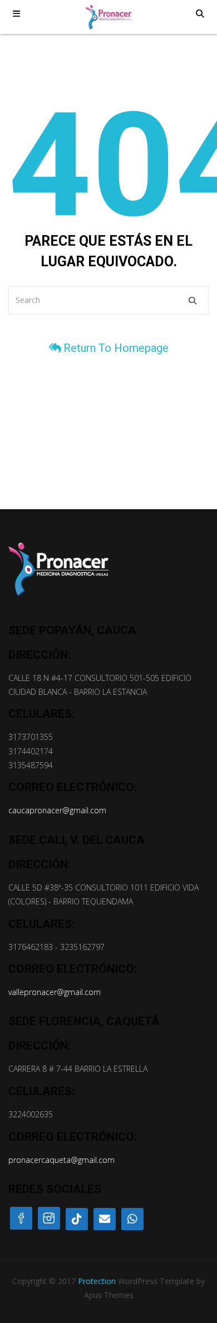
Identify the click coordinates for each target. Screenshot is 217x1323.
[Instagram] (49, 1218)
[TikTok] (77, 1219)
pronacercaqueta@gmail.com (61, 1160)
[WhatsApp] (132, 1219)
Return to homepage (116, 348)
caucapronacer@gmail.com (57, 810)
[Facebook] (21, 1218)
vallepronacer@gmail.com (54, 992)
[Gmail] (104, 1219)
